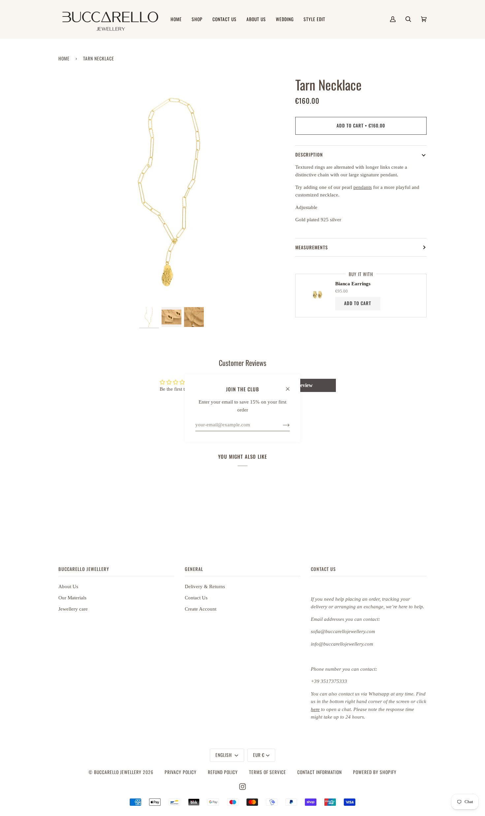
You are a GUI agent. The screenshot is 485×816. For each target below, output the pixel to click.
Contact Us (196, 597)
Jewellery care (73, 609)
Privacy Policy (181, 772)
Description (309, 154)
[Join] (281, 424)
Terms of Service (267, 772)
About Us (68, 586)
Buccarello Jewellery (118, 772)
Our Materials (72, 597)
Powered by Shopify (375, 772)
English (224, 755)
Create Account (200, 609)
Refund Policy (223, 772)
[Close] (290, 385)
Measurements (311, 247)
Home (64, 58)
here (315, 709)
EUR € (259, 755)
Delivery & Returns (205, 586)
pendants (362, 187)
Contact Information (319, 772)
